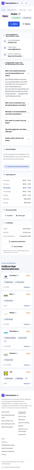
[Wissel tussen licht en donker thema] (22, 3)
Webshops (21, 419)
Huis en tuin (22, 10)
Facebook (10, 215)
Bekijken (27, 287)
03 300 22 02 (12, 42)
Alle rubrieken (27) (7, 421)
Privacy (4, 454)
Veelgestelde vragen (8, 445)
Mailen (27, 24)
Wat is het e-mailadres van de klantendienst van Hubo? (15, 104)
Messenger (21, 215)
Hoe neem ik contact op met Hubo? (15, 121)
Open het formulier (15, 56)
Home (3, 10)
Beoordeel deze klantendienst (17, 166)
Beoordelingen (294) (8, 424)
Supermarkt (22, 434)
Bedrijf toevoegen (7, 427)
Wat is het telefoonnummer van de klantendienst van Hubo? (15, 73)
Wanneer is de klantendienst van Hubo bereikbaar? (15, 113)
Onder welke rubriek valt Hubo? (14, 139)
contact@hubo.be (14, 49)
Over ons (4, 442)
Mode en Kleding (23, 423)
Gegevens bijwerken (18, 241)
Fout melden (18, 246)
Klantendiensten (12, 10)
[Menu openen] (26, 3)
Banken (20, 426)
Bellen (15, 24)
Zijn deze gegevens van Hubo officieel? (16, 130)
